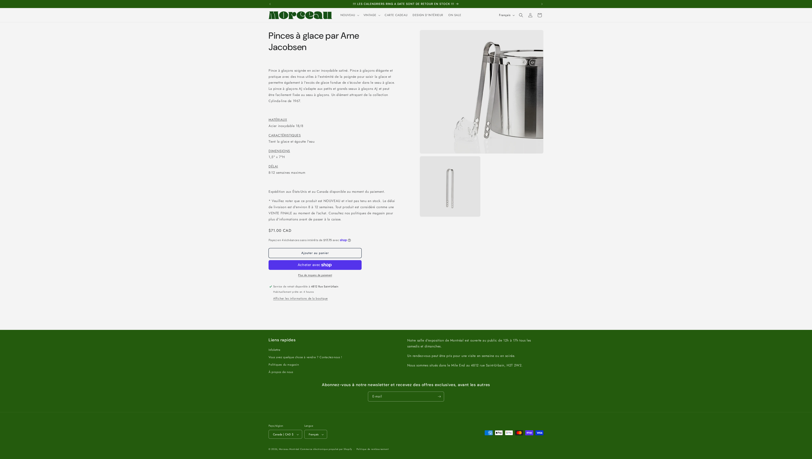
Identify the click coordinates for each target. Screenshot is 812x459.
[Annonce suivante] (542, 4)
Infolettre (274, 350)
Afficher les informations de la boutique (300, 298)
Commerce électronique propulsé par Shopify (326, 449)
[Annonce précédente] (270, 4)
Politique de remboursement (373, 449)
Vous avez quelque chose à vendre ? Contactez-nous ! (305, 357)
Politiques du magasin (284, 364)
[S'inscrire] (439, 397)
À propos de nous (281, 372)
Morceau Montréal (289, 449)
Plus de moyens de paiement (315, 275)
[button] (349, 15)
